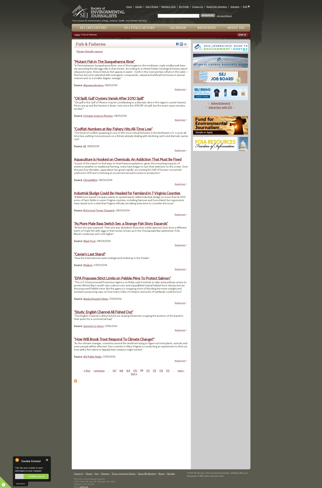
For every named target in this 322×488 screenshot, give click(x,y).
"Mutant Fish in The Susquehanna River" (104, 61)
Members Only (168, 7)
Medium (88, 265)
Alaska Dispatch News (95, 299)
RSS (245, 7)
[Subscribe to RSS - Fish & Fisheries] (75, 381)
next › (181, 370)
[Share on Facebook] (177, 44)
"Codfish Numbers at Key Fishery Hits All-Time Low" (113, 129)
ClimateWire (90, 180)
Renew (162, 473)
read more (20, 483)
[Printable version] (185, 44)
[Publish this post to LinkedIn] (181, 44)
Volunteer (235, 7)
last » (134, 374)
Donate (138, 7)
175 (168, 370)
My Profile (184, 7)
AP (84, 146)
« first (87, 370)
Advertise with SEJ (220, 107)
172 (148, 370)
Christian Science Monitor (98, 116)
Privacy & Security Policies (124, 473)
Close (47, 460)
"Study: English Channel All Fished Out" (103, 312)
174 (161, 370)
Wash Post (89, 241)
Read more (181, 89)
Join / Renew (152, 7)
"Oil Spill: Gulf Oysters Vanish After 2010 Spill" (109, 98)
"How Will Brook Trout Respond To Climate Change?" (114, 339)
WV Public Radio (92, 356)
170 (135, 370)
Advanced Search (224, 15)
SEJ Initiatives (93, 27)
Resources (207, 27)
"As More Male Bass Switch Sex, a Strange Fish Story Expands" (121, 223)
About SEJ (236, 27)
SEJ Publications (139, 27)
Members (105, 473)
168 (121, 370)
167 (114, 370)
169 (128, 370)
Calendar (178, 27)
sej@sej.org (84, 486)
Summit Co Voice (93, 326)
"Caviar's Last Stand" (89, 254)
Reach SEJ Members (216, 7)
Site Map (171, 473)
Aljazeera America (93, 85)
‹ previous (99, 370)
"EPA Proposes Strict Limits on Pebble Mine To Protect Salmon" (122, 278)
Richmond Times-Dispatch (99, 210)
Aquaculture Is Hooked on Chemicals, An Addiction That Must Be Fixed (127, 159)
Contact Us (197, 7)
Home (129, 7)
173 (154, 370)
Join (97, 473)
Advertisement (220, 103)
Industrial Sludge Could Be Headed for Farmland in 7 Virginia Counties (127, 193)
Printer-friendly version (90, 51)
